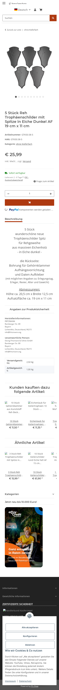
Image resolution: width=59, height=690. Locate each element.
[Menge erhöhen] (50, 194)
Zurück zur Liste (14, 29)
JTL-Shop (34, 686)
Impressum (10, 681)
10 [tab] (43, 97)
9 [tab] (40, 97)
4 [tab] (25, 97)
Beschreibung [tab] (13, 219)
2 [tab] (19, 97)
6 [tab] (31, 97)
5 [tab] (28, 97)
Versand (27, 161)
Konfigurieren (30, 636)
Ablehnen (30, 645)
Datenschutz (25, 681)
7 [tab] (34, 97)
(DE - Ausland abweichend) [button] (17, 178)
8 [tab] (37, 97)
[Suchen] (53, 18)
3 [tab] (22, 97)
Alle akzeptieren (30, 627)
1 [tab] (16, 97)
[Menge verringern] (8, 194)
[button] (22, 10)
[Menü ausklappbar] (3, 2)
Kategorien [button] (12, 494)
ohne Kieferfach (24, 144)
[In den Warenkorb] (7, 40)
